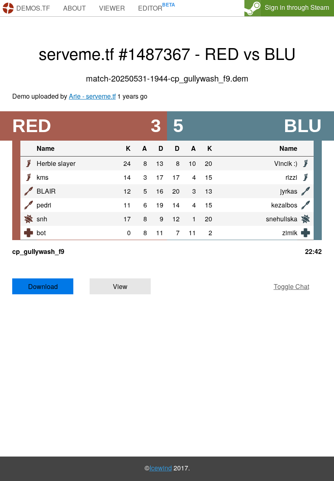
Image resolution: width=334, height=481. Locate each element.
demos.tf (33, 8)
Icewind (160, 467)
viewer (112, 8)
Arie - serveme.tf (92, 96)
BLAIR (46, 191)
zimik (289, 232)
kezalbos (284, 205)
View (120, 286)
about (74, 8)
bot (41, 232)
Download (43, 286)
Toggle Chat (291, 286)
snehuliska (281, 218)
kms (42, 177)
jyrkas (288, 191)
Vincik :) (285, 163)
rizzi (291, 177)
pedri (44, 205)
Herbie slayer (56, 163)
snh (42, 218)
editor (150, 8)
